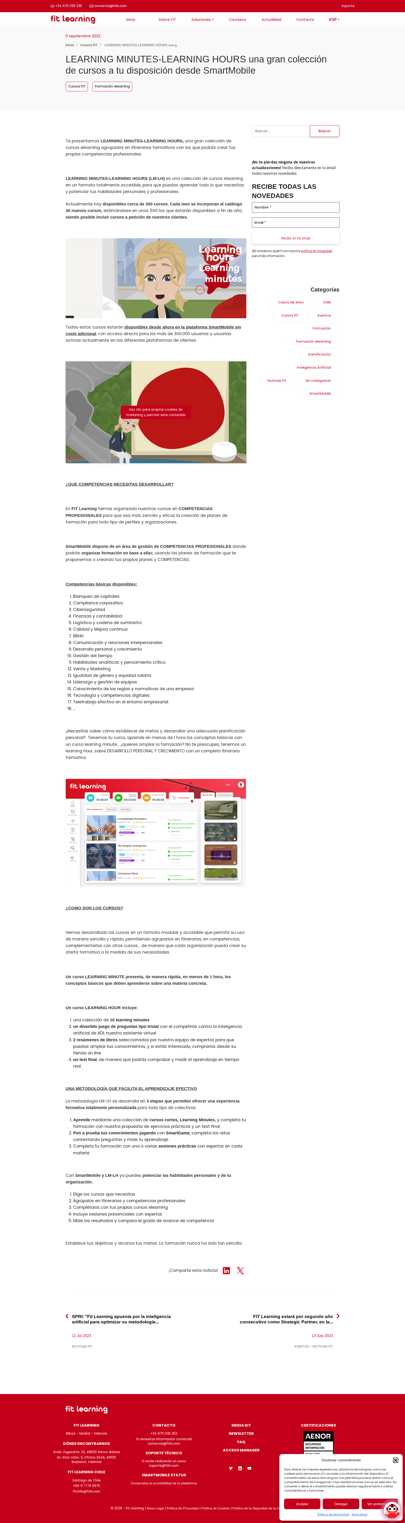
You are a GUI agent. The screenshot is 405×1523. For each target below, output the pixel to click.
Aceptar (302, 1504)
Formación (322, 328)
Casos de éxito (291, 302)
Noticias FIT (277, 380)
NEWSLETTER (241, 1433)
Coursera (237, 19)
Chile (327, 302)
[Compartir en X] (240, 1270)
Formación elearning (112, 86)
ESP (333, 20)
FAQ (241, 1442)
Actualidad (271, 19)
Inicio (130, 19)
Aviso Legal (155, 1508)
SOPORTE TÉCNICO (164, 1453)
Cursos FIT (89, 45)
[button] (395, 1460)
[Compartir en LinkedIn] (227, 1270)
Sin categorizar (318, 380)
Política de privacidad (333, 1514)
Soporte (347, 6)
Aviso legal (359, 1514)
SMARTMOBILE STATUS (164, 1475)
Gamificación (319, 354)
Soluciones (201, 19)
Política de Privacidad (183, 1508)
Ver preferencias (379, 1504)
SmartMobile (320, 393)
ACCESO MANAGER (241, 1450)
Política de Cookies (215, 1508)
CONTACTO (163, 1425)
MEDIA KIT (241, 1425)
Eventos (324, 315)
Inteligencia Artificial (314, 367)
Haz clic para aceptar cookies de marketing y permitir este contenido (156, 412)
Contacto (305, 19)
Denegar (341, 1504)
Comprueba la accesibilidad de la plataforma (164, 1483)
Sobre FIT (167, 19)
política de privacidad (316, 250)
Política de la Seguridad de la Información (263, 1508)
